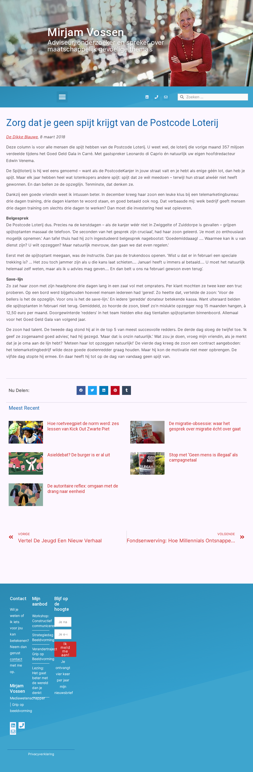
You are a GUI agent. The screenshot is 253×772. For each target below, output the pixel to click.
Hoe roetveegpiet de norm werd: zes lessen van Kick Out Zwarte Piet (83, 426)
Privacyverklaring (41, 754)
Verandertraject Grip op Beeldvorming (40, 654)
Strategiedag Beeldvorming (40, 637)
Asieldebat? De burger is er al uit (78, 454)
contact (16, 659)
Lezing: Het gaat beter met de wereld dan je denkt (40, 680)
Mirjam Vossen (85, 32)
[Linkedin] (147, 97)
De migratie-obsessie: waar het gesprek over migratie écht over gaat (205, 426)
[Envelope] (165, 97)
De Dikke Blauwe (22, 136)
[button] (62, 96)
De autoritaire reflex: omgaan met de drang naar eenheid (82, 488)
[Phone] (156, 97)
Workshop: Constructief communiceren (40, 621)
